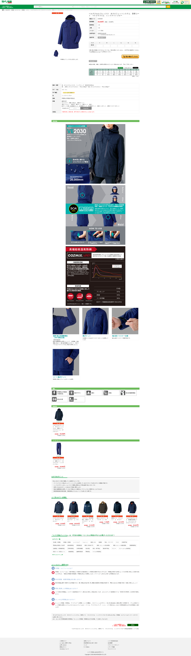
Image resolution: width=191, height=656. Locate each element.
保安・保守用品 (96, 548)
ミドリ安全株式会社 (113, 641)
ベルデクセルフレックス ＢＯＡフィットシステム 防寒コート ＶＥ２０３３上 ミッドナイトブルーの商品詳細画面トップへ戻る (105, 628)
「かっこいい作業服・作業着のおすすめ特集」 (84, 619)
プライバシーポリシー (113, 645)
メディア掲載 (111, 647)
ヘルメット (85, 542)
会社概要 (110, 643)
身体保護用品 (70, 545)
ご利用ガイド (63, 641)
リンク (85, 645)
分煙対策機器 (80, 548)
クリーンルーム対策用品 (124, 548)
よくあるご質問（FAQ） (66, 643)
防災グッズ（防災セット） (59, 551)
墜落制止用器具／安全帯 (59, 545)
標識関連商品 (133, 545)
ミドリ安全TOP (6, 10)
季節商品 (88, 551)
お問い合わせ (63, 645)
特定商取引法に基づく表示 (90, 643)
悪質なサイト (63, 647)
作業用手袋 (124, 542)
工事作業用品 (70, 548)
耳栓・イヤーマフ (109, 542)
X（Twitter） (87, 647)
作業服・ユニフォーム (15, 10)
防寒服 (23, 10)
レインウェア (76, 542)
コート (27, 10)
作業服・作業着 (67, 542)
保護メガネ (93, 542)
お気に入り (120, 67)
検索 (168, 6)
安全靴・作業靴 (56, 542)
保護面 (100, 542)
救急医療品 (71, 551)
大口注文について (64, 649)
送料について (87, 641)
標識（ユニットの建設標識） (120, 545)
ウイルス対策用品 (97, 551)
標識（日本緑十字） (89, 545)
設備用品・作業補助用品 (59, 548)
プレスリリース (112, 649)
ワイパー (114, 548)
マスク (117, 542)
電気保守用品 (106, 548)
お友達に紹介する (127, 67)
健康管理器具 (80, 551)
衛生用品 (88, 548)
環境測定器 (79, 545)
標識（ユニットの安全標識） (103, 545)
